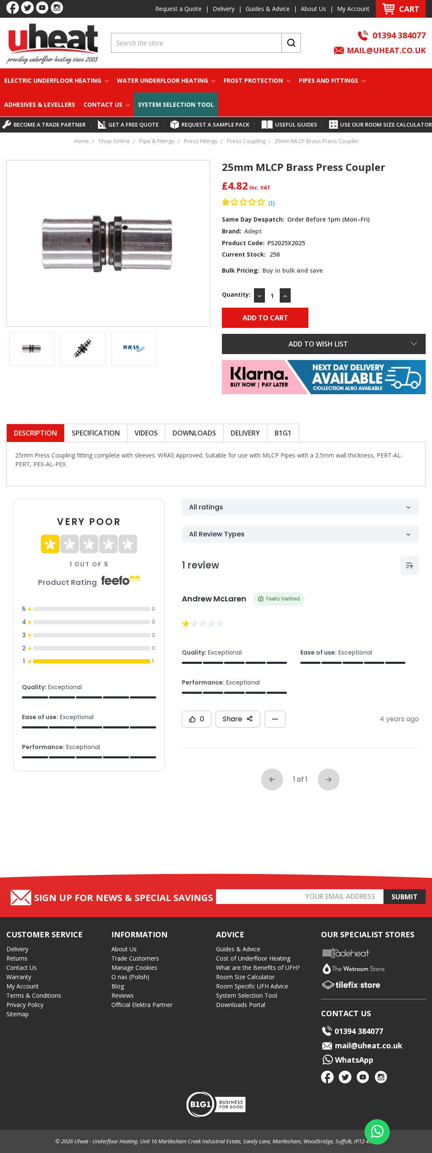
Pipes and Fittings (329, 80)
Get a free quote (133, 124)
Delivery (224, 9)
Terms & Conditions (33, 995)
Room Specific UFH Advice (252, 986)
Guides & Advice (268, 9)
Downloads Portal (240, 1005)
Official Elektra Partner (142, 1005)
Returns (16, 958)
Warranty (18, 977)
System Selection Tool (176, 104)
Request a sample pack (215, 124)
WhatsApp (353, 1060)
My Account (353, 9)
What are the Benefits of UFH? (258, 968)
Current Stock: (251, 254)
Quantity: (236, 294)
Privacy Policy (24, 1005)
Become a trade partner (50, 124)
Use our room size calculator (386, 124)
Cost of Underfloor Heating (253, 958)
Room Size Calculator (245, 977)
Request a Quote (178, 9)
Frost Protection (254, 80)
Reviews (122, 995)
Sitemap (17, 1014)
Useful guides (296, 124)
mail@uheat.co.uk (385, 50)
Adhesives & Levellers (39, 104)
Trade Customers (135, 958)
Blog (117, 986)
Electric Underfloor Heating (53, 80)
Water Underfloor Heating (163, 80)
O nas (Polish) (130, 977)
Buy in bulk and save (292, 270)
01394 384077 (399, 35)
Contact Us (104, 104)
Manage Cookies (134, 968)
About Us (313, 9)
